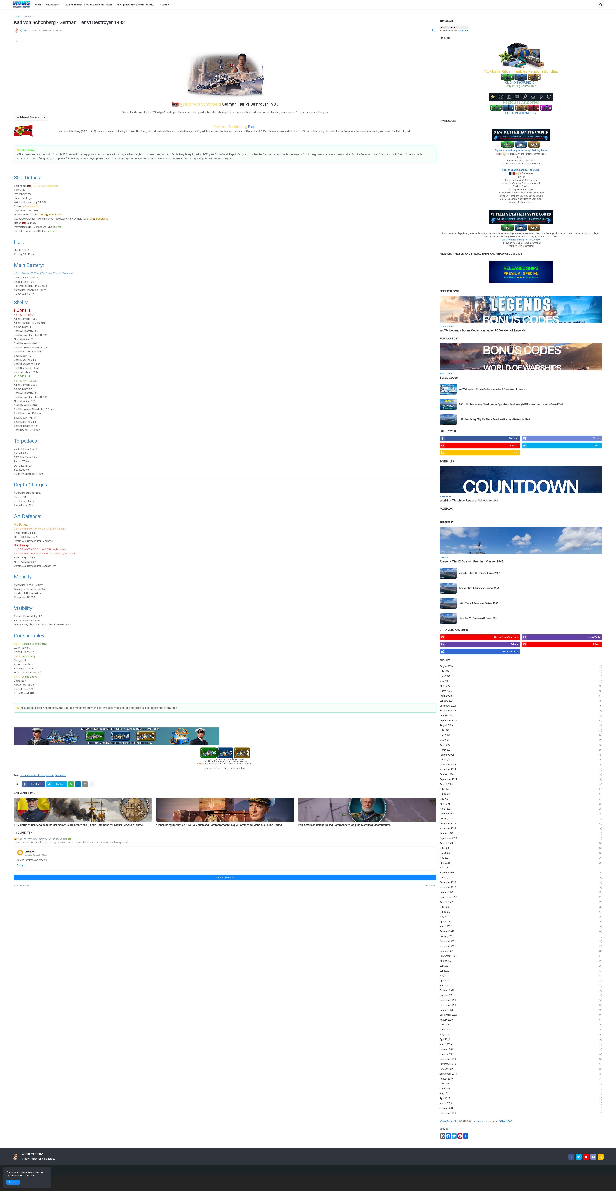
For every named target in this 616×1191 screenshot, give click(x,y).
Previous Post (23, 885)
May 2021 (521, 975)
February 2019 (521, 1108)
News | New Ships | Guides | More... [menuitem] (135, 4)
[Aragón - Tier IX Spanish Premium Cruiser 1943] (521, 540)
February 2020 (521, 1049)
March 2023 (521, 867)
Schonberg (60, 775)
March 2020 (521, 1044)
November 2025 (521, 710)
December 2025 (521, 705)
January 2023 (521, 877)
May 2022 (521, 916)
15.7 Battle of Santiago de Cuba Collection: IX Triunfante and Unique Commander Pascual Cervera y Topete (78, 825)
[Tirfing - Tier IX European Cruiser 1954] (448, 588)
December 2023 (521, 823)
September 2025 (521, 720)
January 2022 (521, 936)
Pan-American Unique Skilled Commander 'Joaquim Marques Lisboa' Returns (344, 825)
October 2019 (521, 1069)
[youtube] (586, 1157)
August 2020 (521, 1020)
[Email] (85, 784)
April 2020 (521, 1039)
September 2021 (521, 956)
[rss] (601, 1157)
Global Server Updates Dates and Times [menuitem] (88, 4)
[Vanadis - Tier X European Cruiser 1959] (448, 573)
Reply (20, 866)
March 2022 (521, 926)
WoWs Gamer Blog (449, 1121)
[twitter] (579, 1157)
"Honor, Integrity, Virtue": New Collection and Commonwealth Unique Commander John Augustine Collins (219, 825)
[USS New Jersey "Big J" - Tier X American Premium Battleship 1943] (448, 419)
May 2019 (521, 1093)
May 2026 (521, 681)
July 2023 (521, 848)
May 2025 (521, 740)
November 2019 (521, 1064)
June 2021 (521, 970)
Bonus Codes (449, 377)
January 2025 (521, 759)
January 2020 (521, 1054)
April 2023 (521, 862)
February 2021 (521, 990)
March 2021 (521, 985)
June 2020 (521, 1029)
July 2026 (521, 671)
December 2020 (521, 1000)
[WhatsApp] (71, 784)
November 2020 (521, 1005)
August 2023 (521, 843)
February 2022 (521, 931)
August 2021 (521, 961)
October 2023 (521, 833)
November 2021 (521, 946)
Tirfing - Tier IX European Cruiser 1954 (479, 588)
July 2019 (521, 1083)
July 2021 (521, 965)
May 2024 (521, 799)
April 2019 (521, 1098)
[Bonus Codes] (521, 356)
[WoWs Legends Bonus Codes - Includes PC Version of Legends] (521, 309)
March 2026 (521, 691)
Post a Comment (225, 877)
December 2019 (521, 1059)
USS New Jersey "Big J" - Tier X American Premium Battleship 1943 (494, 419)
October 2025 (521, 715)
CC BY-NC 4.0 (506, 1121)
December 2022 (521, 882)
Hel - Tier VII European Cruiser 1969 (478, 618)
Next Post (430, 885)
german (50, 775)
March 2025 (521, 750)
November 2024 (521, 769)
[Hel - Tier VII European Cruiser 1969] (448, 618)
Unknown (30, 851)
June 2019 (521, 1088)
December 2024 (521, 764)
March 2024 (521, 808)
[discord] (593, 1157)
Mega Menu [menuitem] (52, 4)
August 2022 (521, 902)
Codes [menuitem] (163, 4)
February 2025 (521, 755)
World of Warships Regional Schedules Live (469, 500)
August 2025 (521, 725)
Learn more (29, 1175)
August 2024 (521, 784)
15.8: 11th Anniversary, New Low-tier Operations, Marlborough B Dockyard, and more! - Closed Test (511, 404)
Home (17, 16)
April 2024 (521, 804)
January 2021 (521, 995)
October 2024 (521, 774)
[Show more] (92, 784)
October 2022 (521, 892)
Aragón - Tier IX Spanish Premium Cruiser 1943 (472, 561)
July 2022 (521, 907)
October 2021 (521, 951)
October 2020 (521, 1010)
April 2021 (521, 980)
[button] (601, 5)
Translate (463, 30)
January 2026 (521, 700)
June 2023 (521, 853)
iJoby (479, 1121)
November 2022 (521, 887)
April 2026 (521, 686)
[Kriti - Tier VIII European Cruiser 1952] (448, 603)
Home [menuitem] (38, 4)
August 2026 (521, 666)
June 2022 (521, 912)
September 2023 (521, 838)
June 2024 (521, 794)
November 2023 (521, 828)
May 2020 (521, 1034)
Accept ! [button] (13, 1182)
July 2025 (521, 730)
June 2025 (521, 735)
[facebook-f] (571, 1157)
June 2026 (521, 676)
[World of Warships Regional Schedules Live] (521, 479)
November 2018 (521, 1113)
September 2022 (521, 897)
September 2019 (521, 1073)
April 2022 (521, 921)
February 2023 (521, 872)
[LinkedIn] (78, 784)
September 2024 (521, 779)
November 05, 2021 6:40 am (36, 855)
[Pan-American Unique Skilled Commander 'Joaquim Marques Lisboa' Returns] (367, 810)
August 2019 (521, 1078)
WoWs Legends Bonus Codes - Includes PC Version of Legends (483, 330)
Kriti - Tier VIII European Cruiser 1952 (478, 603)
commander (28, 16)
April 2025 (521, 745)
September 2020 (521, 1015)
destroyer (39, 775)
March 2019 (521, 1103)
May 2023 (521, 858)
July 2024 (521, 789)
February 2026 (521, 696)
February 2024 (521, 813)
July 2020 (521, 1024)
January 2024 (521, 818)
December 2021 (521, 941)
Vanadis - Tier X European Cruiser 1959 (479, 573)
